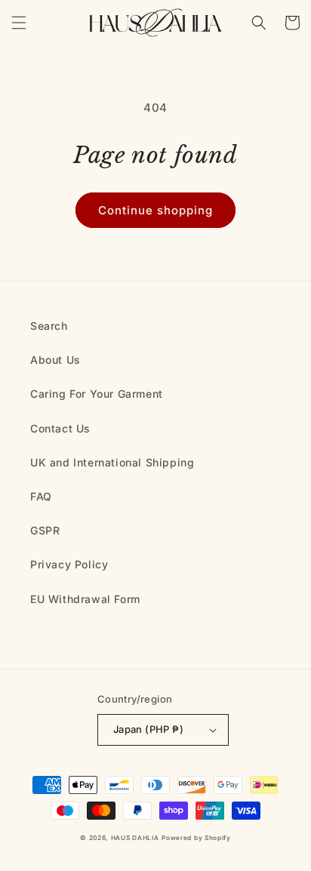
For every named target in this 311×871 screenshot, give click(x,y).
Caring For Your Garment (96, 393)
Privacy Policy (69, 564)
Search (49, 325)
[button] (18, 22)
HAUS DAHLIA (135, 838)
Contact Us (60, 428)
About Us (55, 359)
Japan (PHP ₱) (148, 729)
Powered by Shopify (196, 838)
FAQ (41, 496)
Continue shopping (155, 210)
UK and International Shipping (112, 462)
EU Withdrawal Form (85, 598)
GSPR (45, 530)
